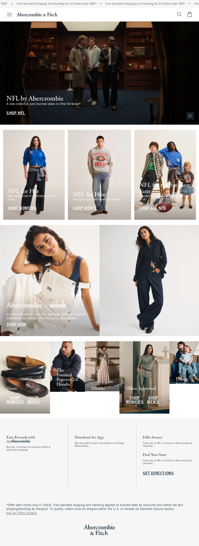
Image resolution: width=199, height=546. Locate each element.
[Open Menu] (6, 14)
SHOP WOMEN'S (22, 208)
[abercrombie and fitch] (37, 14)
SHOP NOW (16, 325)
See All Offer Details (21, 513)
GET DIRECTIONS (158, 473)
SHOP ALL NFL (152, 208)
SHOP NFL (15, 113)
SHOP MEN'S (84, 208)
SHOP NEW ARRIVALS (65, 398)
